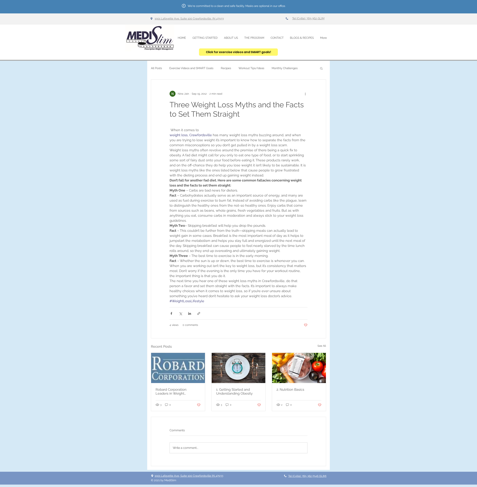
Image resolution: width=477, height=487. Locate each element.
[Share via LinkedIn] (189, 313)
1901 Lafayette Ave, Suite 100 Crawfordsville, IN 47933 (189, 18)
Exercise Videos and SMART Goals (191, 68)
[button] (321, 68)
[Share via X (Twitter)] (180, 313)
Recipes (226, 68)
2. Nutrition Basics (290, 389)
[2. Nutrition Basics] (299, 368)
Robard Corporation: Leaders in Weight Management (171, 391)
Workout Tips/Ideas (251, 68)
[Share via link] (198, 313)
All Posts (156, 68)
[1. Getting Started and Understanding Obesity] (239, 368)
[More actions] (305, 93)
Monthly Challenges (285, 68)
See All (322, 345)
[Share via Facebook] (171, 313)
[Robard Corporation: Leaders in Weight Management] (178, 368)
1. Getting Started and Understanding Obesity (234, 391)
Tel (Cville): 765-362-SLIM (308, 18)
